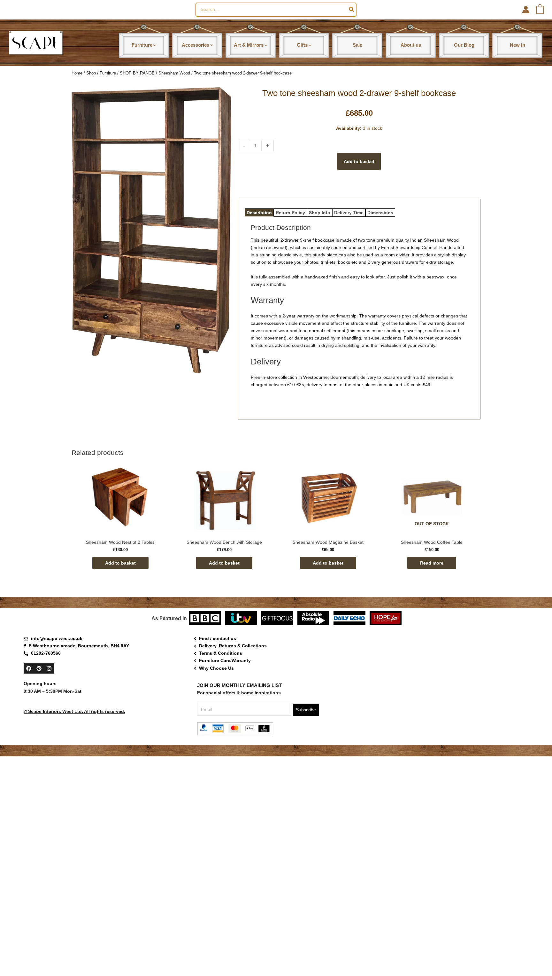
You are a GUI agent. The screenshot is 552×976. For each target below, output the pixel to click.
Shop (91, 73)
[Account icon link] (526, 9)
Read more (431, 563)
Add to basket (359, 161)
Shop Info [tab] (319, 212)
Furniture (108, 73)
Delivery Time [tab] (349, 212)
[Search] (352, 9)
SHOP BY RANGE (137, 73)
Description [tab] (259, 212)
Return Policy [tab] (290, 212)
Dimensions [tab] (380, 212)
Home (77, 73)
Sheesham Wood (174, 73)
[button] (154, 45)
